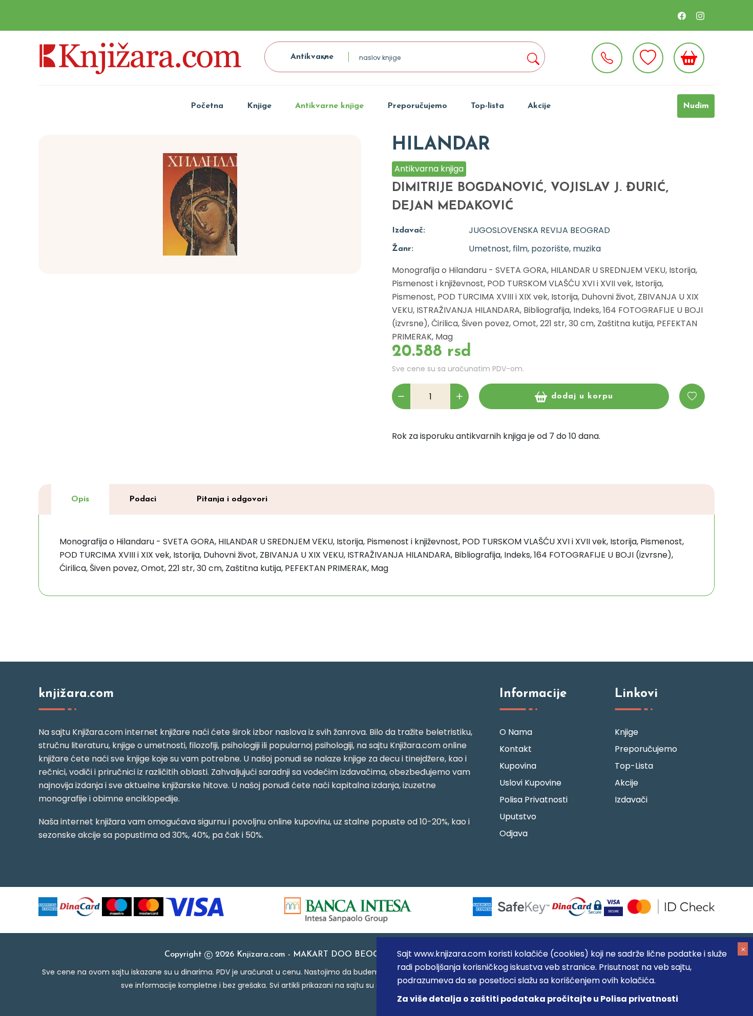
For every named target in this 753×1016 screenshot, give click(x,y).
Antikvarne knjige (329, 106)
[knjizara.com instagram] (700, 15)
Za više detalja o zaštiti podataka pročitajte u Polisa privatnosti (537, 999)
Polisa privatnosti (533, 800)
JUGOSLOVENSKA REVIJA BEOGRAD (539, 230)
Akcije (539, 106)
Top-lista (487, 106)
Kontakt (515, 749)
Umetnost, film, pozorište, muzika (535, 249)
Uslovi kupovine (530, 783)
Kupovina (517, 766)
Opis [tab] (80, 499)
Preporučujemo (417, 106)
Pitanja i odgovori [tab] (231, 499)
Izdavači (631, 800)
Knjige (259, 106)
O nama (515, 732)
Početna (207, 106)
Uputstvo (517, 816)
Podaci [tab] (142, 499)
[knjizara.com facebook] (682, 15)
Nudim (696, 106)
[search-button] (532, 57)
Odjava (513, 833)
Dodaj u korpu (582, 396)
